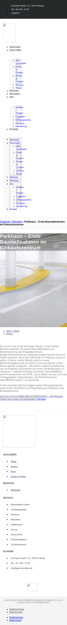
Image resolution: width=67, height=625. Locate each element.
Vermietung (21, 126)
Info (11, 96)
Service (19, 85)
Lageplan (20, 116)
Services (20, 123)
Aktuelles (14, 93)
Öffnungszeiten (23, 120)
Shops (19, 173)
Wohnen (14, 177)
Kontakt (13, 129)
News (9, 333)
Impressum (16, 612)
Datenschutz (16, 609)
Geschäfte (15, 50)
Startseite (14, 139)
